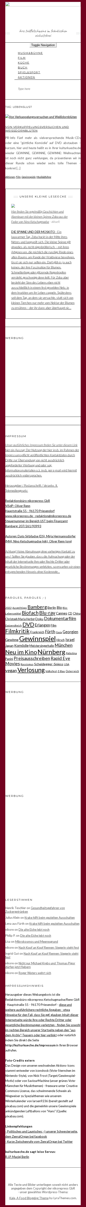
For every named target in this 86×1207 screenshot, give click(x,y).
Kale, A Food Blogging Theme (29, 1198)
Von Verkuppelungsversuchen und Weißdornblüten (37, 128)
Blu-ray (47, 613)
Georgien (70, 632)
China (76, 613)
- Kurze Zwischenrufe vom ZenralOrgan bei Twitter (39, 1141)
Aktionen (26, 77)
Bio (59, 607)
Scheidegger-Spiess (48, 664)
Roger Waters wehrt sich (35, 973)
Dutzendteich (13, 625)
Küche (23, 62)
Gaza (59, 632)
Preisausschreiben (32, 658)
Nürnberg (51, 652)
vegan (11, 670)
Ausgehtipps (19, 607)
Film (22, 57)
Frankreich (37, 632)
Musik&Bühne (30, 53)
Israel (70, 639)
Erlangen (42, 625)
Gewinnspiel (37, 638)
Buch (23, 67)
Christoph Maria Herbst (20, 619)
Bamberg (37, 607)
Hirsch (60, 640)
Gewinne (12, 640)
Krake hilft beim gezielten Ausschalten (50, 917)
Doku (39, 619)
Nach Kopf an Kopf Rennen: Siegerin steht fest (49, 947)
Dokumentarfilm (60, 618)
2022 (8, 607)
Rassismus (27, 664)
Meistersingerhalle (41, 646)
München (63, 645)
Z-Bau (61, 671)
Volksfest (51, 671)
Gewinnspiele (29, 176)
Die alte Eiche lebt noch (34, 929)
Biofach (30, 613)
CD (70, 613)
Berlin (51, 607)
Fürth (50, 631)
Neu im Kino (21, 651)
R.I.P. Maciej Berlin (17, 1157)
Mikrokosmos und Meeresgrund (36, 941)
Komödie (21, 645)
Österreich (72, 671)
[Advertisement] (34, 373)
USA (66, 664)
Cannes (61, 613)
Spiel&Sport (29, 72)
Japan (9, 646)
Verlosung (31, 670)
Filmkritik (17, 631)
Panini (9, 659)
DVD (28, 624)
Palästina (71, 653)
